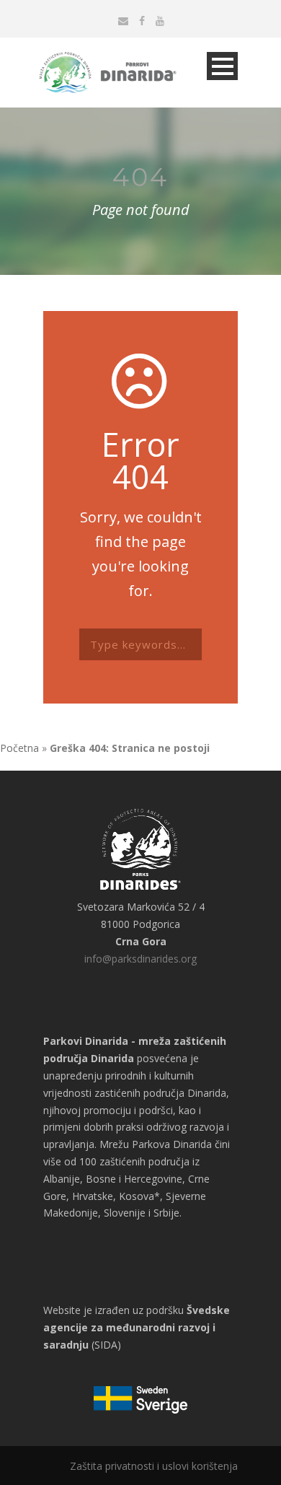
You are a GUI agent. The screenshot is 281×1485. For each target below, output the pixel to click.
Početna (19, 748)
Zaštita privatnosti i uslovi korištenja (154, 1466)
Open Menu (222, 66)
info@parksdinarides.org (140, 958)
